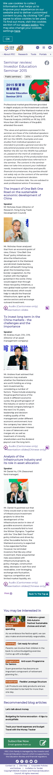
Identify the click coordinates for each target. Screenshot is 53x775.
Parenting (11, 644)
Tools (33, 54)
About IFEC (9, 54)
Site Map (23, 766)
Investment (11, 682)
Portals (43, 54)
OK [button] (8, 39)
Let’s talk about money (17, 709)
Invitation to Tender (34, 768)
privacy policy (29, 24)
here (17, 30)
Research (23, 54)
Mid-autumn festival (12, 624)
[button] (38, 47)
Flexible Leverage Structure (33, 682)
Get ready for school (28, 644)
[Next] (50, 54)
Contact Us (10, 766)
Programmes (12, 661)
